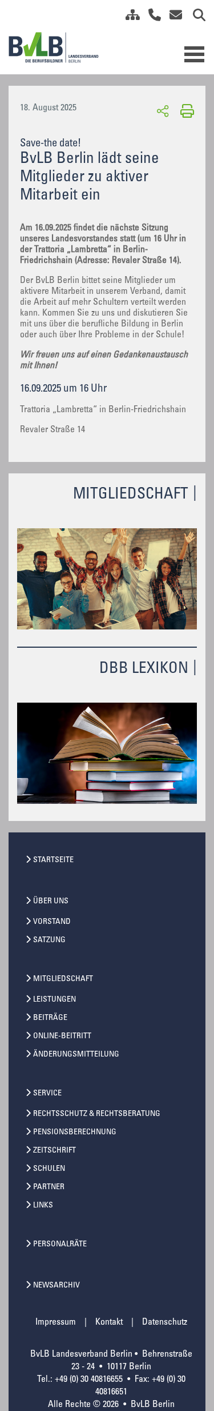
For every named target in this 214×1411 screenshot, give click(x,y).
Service (47, 1094)
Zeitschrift (54, 1151)
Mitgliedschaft (63, 979)
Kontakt (109, 1322)
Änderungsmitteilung (76, 1055)
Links (43, 1206)
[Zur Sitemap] (128, 17)
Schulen (49, 1169)
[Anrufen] (150, 17)
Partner (48, 1187)
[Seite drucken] (185, 110)
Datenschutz (164, 1322)
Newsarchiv (56, 1286)
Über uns (50, 902)
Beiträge (50, 1018)
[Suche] (194, 17)
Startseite (53, 860)
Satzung (49, 940)
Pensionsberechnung (74, 1133)
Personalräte (60, 1245)
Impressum (55, 1322)
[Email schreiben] (172, 17)
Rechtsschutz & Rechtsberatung (96, 1114)
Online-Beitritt (62, 1037)
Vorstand (52, 922)
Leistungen (54, 1000)
